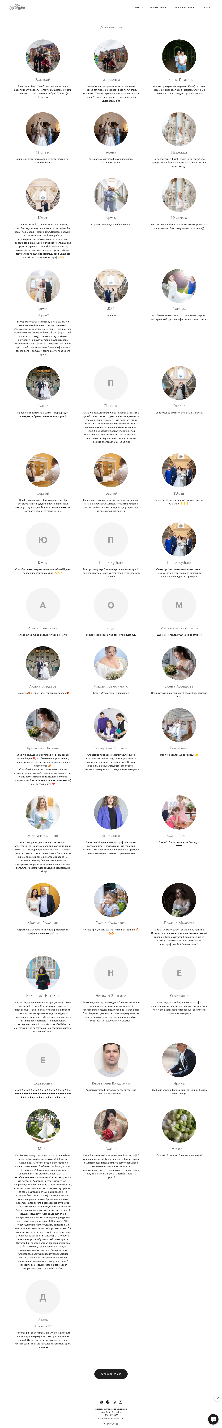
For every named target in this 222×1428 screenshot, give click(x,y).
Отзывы (205, 7)
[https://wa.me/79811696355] (114, 1402)
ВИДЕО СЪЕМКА (158, 7)
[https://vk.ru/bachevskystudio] (101, 1402)
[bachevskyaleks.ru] (17, 7)
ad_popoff (43, 315)
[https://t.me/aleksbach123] (107, 1402)
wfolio (115, 1423)
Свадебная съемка (183, 7)
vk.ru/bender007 (43, 1326)
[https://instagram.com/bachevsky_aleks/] (120, 1402)
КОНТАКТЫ (137, 7)
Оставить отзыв (113, 27)
